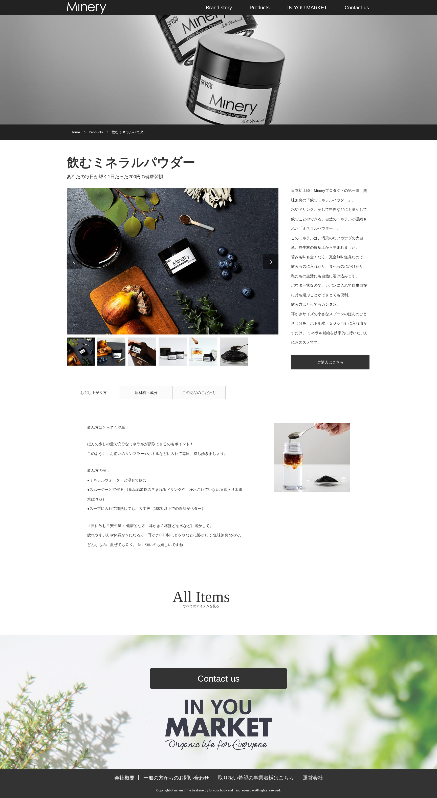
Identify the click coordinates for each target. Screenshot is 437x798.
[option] (172, 261)
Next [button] (270, 261)
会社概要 (124, 777)
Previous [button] (74, 261)
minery (179, 790)
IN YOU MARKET (307, 7)
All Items (201, 598)
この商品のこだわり (199, 392)
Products (260, 7)
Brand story (219, 7)
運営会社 (313, 777)
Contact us (357, 7)
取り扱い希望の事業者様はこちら (256, 777)
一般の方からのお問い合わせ (176, 777)
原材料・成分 (146, 392)
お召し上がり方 (93, 392)
